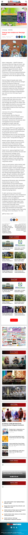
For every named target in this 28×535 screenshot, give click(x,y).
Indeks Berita (21, 533)
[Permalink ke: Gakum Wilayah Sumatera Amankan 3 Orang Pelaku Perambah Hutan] (7, 255)
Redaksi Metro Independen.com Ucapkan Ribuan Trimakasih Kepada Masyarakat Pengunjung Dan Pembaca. (17, 430)
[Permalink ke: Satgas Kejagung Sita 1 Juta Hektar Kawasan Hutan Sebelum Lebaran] (7, 266)
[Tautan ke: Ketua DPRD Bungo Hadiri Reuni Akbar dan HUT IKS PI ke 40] (5, 453)
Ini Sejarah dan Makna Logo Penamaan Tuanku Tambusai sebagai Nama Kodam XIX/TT (7, 248)
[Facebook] (11, 220)
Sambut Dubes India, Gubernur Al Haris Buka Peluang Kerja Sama (15, 514)
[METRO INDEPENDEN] (14, 1)
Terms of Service (7, 533)
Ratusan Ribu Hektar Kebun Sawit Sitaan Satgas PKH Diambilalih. (20, 260)
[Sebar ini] (17, 37)
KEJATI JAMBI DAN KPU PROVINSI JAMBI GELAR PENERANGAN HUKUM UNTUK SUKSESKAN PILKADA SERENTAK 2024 (20, 227)
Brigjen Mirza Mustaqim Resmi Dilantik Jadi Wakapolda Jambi (14, 506)
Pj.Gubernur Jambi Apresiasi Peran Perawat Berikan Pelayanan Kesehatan (13, 424)
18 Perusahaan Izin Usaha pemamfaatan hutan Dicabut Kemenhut (20, 271)
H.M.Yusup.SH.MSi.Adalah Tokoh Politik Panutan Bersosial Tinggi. (17, 437)
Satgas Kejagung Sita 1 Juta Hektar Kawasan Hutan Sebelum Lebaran (7, 271)
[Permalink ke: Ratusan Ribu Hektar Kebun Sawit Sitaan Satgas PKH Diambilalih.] (20, 255)
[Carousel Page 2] (12, 476)
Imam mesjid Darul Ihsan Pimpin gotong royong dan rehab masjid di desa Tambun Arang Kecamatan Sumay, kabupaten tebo (17, 444)
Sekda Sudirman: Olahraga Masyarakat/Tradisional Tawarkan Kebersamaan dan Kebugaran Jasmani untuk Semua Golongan (13, 518)
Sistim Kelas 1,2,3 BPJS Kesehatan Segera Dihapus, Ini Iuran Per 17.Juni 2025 (20, 248)
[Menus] (2, 1)
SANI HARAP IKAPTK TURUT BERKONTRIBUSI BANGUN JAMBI (14, 502)
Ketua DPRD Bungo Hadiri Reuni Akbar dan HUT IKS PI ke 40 (16, 451)
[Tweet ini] (19, 37)
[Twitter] (14, 220)
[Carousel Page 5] (17, 476)
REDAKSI (14, 533)
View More (14, 320)
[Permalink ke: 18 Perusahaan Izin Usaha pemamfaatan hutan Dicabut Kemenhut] (20, 266)
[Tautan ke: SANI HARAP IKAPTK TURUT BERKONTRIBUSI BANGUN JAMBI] (14, 493)
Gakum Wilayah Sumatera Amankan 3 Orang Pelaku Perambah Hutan (7, 260)
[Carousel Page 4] (15, 476)
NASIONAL (4, 37)
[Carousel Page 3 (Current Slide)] (14, 476)
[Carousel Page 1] (10, 476)
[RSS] (17, 220)
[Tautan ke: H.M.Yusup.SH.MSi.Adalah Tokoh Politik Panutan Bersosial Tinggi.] (5, 438)
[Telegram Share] (22, 37)
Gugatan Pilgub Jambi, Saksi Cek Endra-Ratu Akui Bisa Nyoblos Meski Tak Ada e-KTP (14, 472)
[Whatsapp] (24, 37)
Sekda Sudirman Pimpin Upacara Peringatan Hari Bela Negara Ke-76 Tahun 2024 (15, 510)
